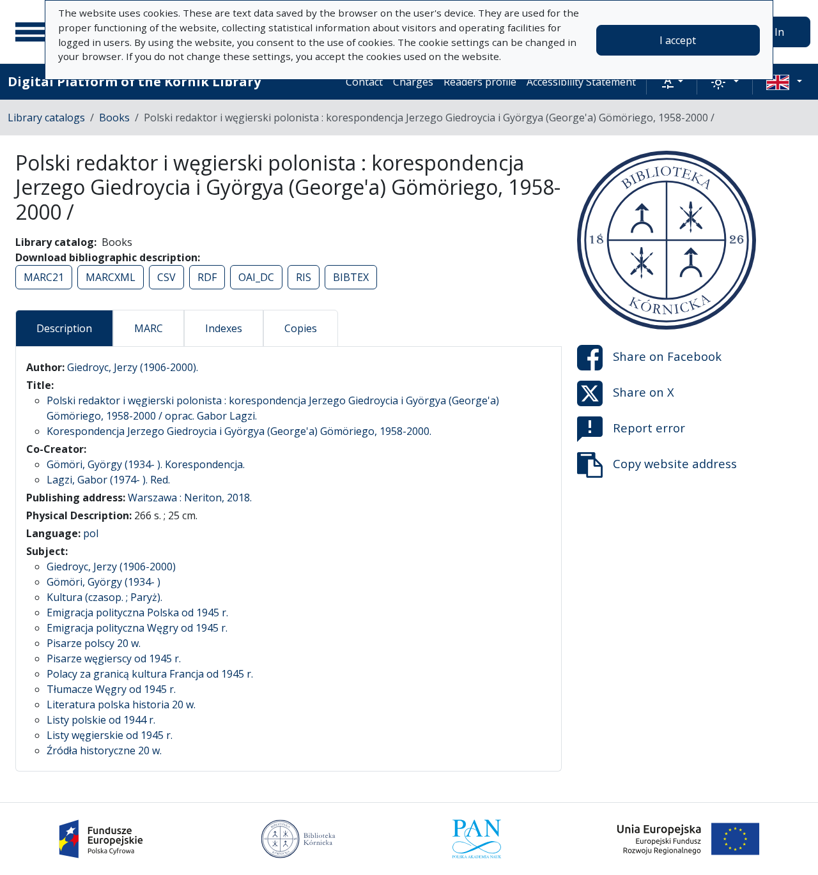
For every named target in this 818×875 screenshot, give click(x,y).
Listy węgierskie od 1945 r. (110, 735)
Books (114, 117)
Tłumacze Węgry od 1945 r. (111, 689)
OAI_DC (256, 277)
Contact (364, 82)
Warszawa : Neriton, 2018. (190, 498)
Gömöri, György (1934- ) (103, 582)
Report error (649, 428)
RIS (303, 277)
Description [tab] (64, 328)
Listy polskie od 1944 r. (101, 720)
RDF (207, 277)
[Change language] (784, 82)
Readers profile (480, 82)
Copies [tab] (300, 328)
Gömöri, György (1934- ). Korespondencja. (146, 464)
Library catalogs (46, 117)
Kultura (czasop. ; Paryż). (104, 597)
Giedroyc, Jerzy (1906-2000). (132, 367)
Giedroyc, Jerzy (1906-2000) (111, 566)
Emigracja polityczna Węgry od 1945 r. (137, 628)
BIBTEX (351, 277)
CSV (166, 277)
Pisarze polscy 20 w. (94, 643)
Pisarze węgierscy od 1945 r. (114, 658)
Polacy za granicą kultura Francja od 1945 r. (150, 674)
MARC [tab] (148, 328)
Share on (667, 356)
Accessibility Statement (581, 82)
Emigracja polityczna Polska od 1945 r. (137, 612)
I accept (678, 40)
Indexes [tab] (223, 328)
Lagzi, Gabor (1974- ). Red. (108, 480)
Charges (413, 82)
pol (90, 533)
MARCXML (110, 277)
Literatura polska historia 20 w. (121, 704)
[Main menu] (31, 32)
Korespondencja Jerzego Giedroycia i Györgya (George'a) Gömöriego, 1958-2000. (239, 431)
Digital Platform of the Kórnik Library (134, 81)
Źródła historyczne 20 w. (104, 750)
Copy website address (675, 463)
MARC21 (44, 277)
